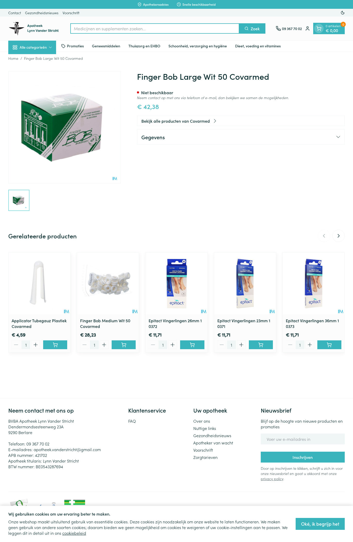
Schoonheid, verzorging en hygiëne (197, 45)
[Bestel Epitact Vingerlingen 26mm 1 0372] (192, 344)
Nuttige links (204, 428)
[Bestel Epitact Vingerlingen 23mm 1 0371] (261, 344)
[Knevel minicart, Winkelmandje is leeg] (319, 28)
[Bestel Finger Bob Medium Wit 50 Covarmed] (124, 344)
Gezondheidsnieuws (41, 12)
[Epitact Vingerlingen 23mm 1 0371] (245, 283)
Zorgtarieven (205, 457)
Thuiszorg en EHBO (144, 45)
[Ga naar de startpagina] (34, 28)
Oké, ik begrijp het (320, 524)
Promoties (75, 45)
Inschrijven (303, 457)
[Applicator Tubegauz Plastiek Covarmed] (39, 283)
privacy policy (272, 478)
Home (13, 58)
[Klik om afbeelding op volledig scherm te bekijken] (64, 127)
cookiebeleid (74, 533)
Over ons (201, 421)
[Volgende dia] (338, 236)
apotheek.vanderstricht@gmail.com (67, 449)
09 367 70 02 (37, 443)
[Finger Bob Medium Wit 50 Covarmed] (108, 283)
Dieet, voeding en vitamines (258, 45)
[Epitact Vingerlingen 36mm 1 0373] (313, 283)
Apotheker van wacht (213, 442)
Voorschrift (71, 12)
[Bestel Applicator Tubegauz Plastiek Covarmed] (55, 344)
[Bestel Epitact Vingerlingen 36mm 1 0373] (329, 344)
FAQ (132, 421)
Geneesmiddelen (106, 45)
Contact (14, 12)
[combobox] (154, 28)
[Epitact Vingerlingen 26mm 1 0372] (176, 283)
